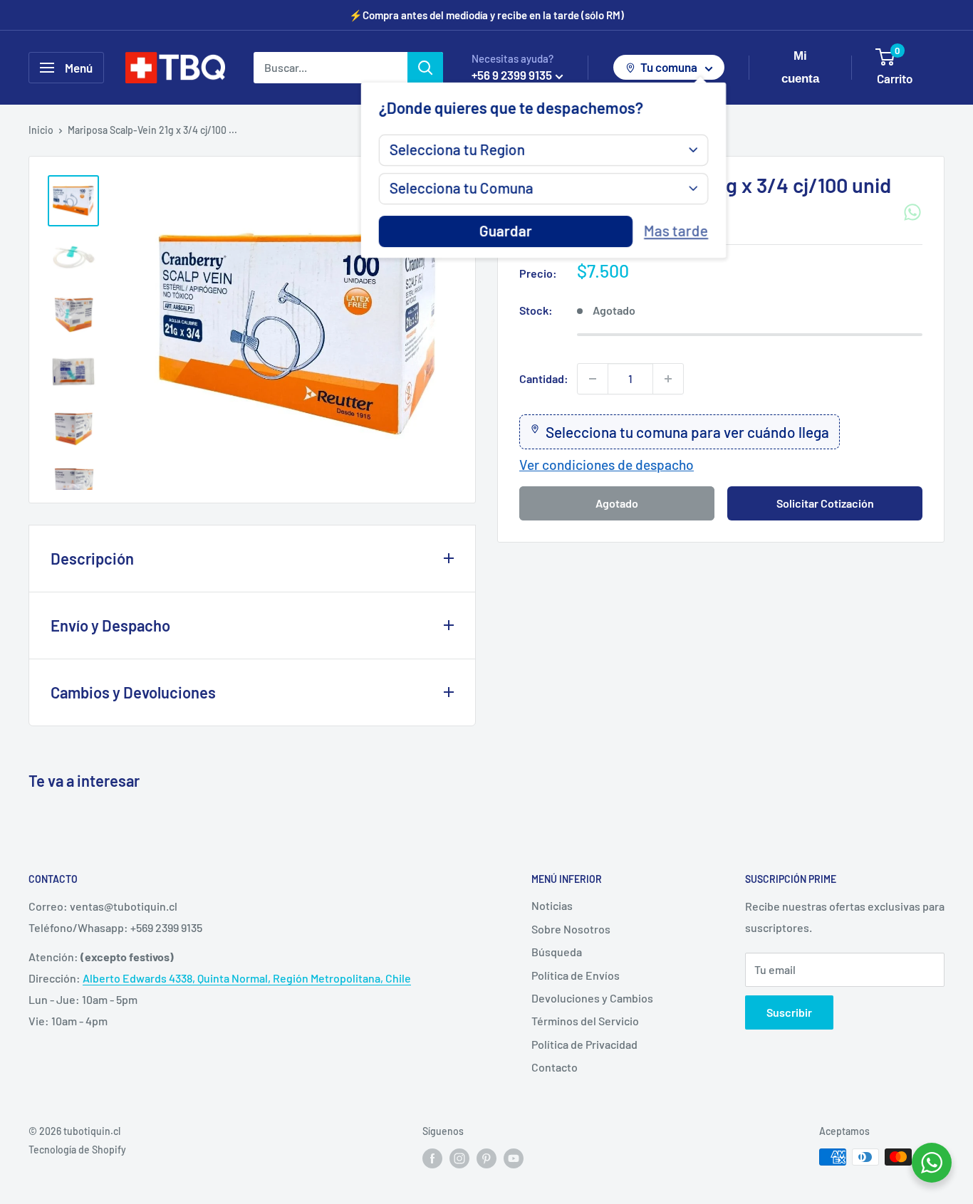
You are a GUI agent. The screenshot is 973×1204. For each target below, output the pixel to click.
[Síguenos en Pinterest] (486, 1158)
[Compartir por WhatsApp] (912, 212)
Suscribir (789, 1012)
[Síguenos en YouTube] (514, 1158)
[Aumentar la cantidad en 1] (668, 379)
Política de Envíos (575, 975)
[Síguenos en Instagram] (459, 1158)
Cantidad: (543, 378)
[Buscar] (425, 67)
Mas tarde (676, 231)
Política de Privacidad (584, 1044)
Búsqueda (556, 951)
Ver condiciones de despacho (606, 464)
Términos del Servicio (585, 1020)
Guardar (505, 231)
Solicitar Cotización (825, 502)
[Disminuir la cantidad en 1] (593, 379)
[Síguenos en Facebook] (432, 1158)
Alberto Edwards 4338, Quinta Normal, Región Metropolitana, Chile (247, 978)
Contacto (554, 1067)
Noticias (552, 905)
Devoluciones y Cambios (592, 998)
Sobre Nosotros (570, 929)
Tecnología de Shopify (77, 1149)
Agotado (616, 502)
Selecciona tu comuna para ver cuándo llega (687, 432)
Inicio (40, 130)
